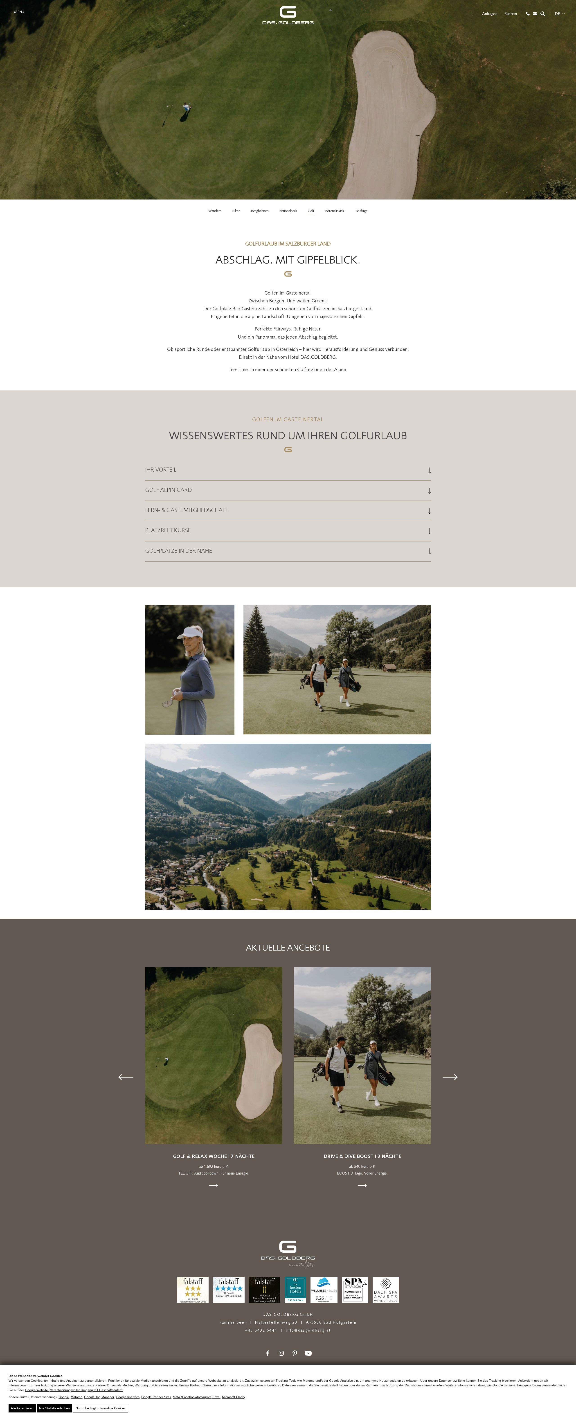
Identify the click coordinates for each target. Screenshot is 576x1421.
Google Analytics (128, 1397)
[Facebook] (267, 1353)
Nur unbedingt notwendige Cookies (101, 1408)
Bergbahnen (260, 210)
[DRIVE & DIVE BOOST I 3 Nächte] (362, 1055)
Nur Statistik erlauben (54, 1408)
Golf (311, 210)
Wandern (215, 210)
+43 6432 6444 (261, 1330)
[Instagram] (281, 1353)
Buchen (510, 13)
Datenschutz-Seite (452, 1380)
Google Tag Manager (99, 1397)
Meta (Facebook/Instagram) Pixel (196, 1397)
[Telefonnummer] (528, 14)
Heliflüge (361, 210)
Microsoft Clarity (233, 1397)
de (557, 13)
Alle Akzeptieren (22, 1408)
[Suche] (542, 13)
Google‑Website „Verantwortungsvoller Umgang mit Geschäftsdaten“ (74, 1390)
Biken (236, 210)
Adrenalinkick (334, 210)
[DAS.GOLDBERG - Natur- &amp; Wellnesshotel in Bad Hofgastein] (288, 15)
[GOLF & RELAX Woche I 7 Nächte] (213, 1055)
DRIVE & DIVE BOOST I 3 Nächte (362, 1156)
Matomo (76, 1397)
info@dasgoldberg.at (308, 1330)
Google (63, 1397)
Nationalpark (288, 210)
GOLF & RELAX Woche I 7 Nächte (213, 1156)
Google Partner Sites (156, 1397)
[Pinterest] (294, 1353)
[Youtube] (308, 1353)
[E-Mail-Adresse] (535, 14)
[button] (125, 1077)
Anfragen (489, 13)
